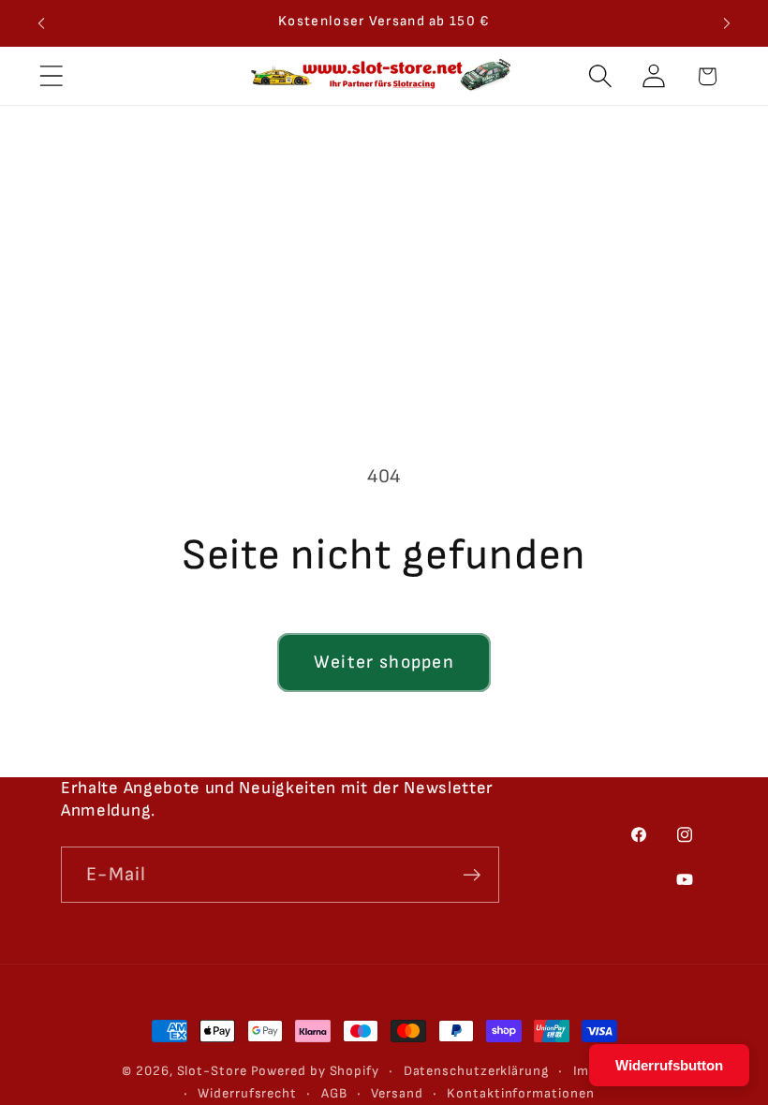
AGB (334, 1093)
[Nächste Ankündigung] (726, 23)
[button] (51, 76)
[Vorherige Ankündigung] (41, 23)
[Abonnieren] (471, 875)
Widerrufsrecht (247, 1093)
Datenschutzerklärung (476, 1071)
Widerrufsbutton (669, 1065)
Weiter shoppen (384, 662)
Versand (396, 1093)
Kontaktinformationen (520, 1093)
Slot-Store (212, 1071)
